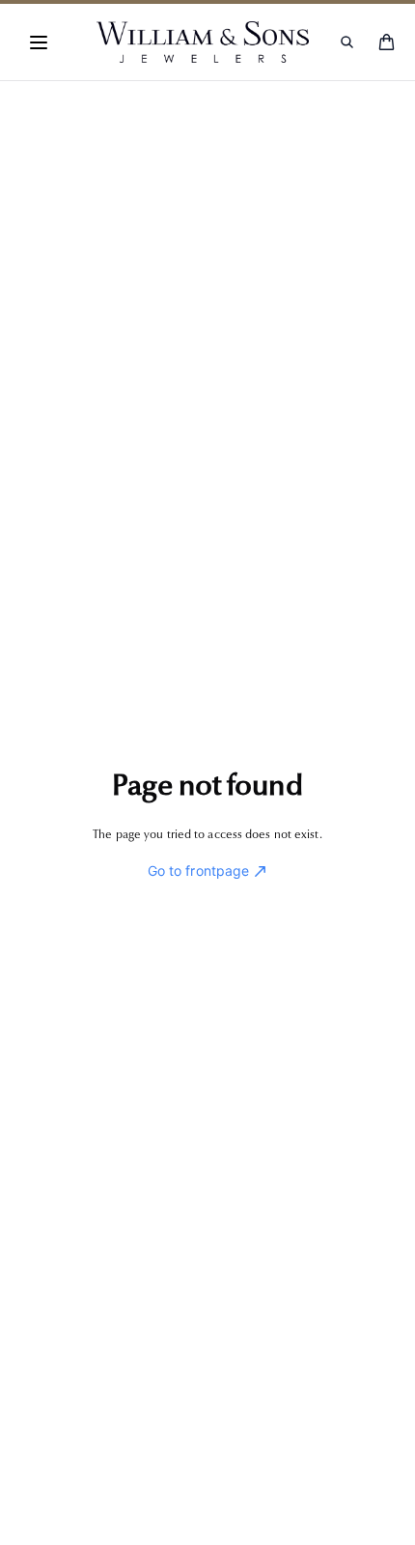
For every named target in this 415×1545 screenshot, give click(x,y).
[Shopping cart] (386, 42)
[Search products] (347, 42)
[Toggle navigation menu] (38, 42)
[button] (38, 42)
